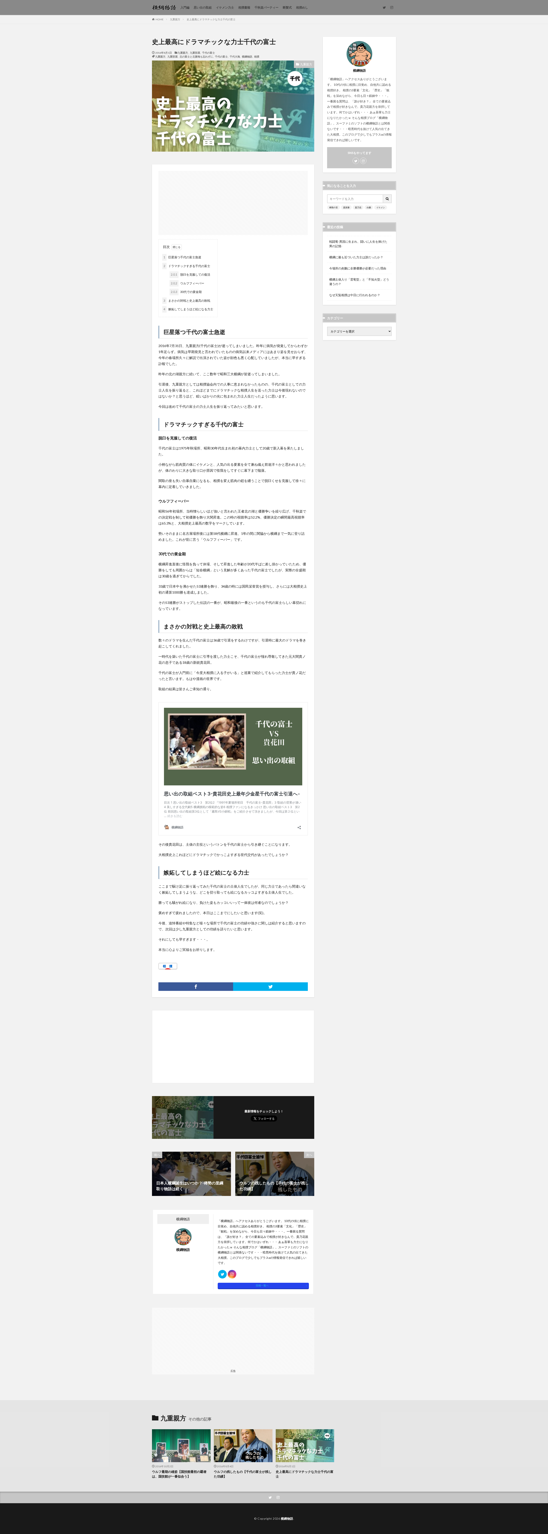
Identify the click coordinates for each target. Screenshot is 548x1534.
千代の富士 (208, 52)
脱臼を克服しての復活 (190, 274)
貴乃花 (358, 207)
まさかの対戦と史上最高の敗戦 (187, 300)
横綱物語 (247, 56)
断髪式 (287, 7)
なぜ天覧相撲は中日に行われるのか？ (354, 295)
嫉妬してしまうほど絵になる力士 (188, 309)
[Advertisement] (233, 201)
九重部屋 (195, 52)
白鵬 (369, 207)
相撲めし (302, 7)
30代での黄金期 (186, 292)
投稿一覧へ (262, 1285)
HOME (160, 19)
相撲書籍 (244, 7)
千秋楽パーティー (266, 7)
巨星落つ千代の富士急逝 (182, 257)
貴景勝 (346, 207)
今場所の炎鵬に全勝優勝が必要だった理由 (357, 268)
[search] (387, 198)
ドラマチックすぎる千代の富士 (187, 266)
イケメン (380, 207)
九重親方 (175, 19)
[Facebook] (195, 986)
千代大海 (235, 56)
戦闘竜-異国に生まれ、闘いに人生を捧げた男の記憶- (358, 244)
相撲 (256, 56)
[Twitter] (270, 986)
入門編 (184, 7)
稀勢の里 (333, 207)
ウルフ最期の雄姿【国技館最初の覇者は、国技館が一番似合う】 (179, 1474)
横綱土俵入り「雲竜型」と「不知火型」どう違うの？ (359, 282)
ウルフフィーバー (187, 283)
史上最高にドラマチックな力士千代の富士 (211, 19)
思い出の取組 (203, 7)
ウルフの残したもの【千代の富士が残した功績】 (243, 1474)
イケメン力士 (225, 7)
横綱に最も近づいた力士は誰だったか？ (356, 257)
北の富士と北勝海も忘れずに (196, 56)
